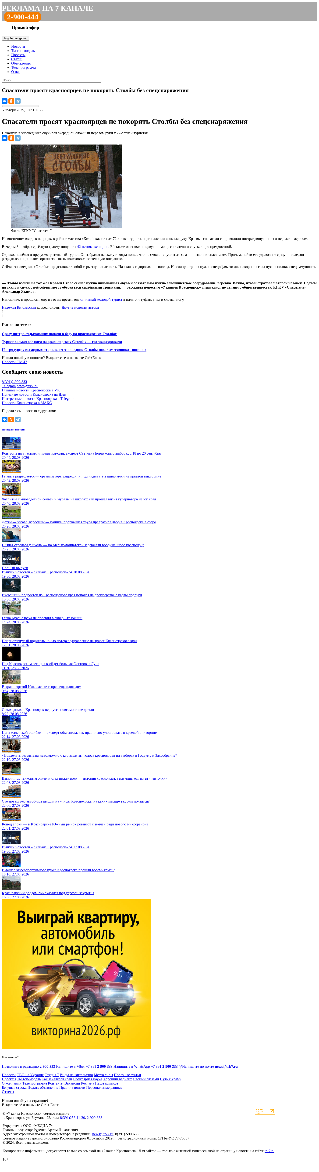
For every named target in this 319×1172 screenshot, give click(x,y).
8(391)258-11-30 (72, 1118)
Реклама (87, 1083)
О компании (11, 1083)
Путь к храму (170, 1079)
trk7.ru (269, 1151)
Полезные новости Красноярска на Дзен (34, 394)
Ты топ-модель (23, 51)
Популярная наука (87, 1079)
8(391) (14, 382)
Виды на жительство (76, 1075)
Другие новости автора (80, 307)
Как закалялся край (57, 1079)
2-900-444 (22, 17)
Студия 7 (52, 1075)
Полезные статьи (127, 1075)
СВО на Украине (30, 1075)
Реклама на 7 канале (47, 8)
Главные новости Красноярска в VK (31, 390)
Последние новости (13, 429)
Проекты (18, 55)
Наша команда (106, 1083)
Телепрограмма (23, 67)
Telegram (9, 386)
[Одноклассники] (11, 101)
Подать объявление (43, 1087)
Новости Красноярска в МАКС (27, 403)
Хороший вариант (117, 1079)
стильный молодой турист (101, 299)
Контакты (56, 1083)
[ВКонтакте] (4, 101)
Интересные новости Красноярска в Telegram (38, 399)
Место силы (103, 1075)
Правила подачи (72, 1087)
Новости (18, 46)
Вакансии (72, 1083)
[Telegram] (18, 101)
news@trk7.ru (27, 386)
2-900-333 (94, 1118)
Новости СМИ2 (14, 362)
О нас (15, 72)
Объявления (21, 63)
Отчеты (8, 1092)
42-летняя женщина (92, 247)
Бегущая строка (14, 1087)
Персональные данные (104, 1087)
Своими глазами (146, 1079)
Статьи (16, 59)
